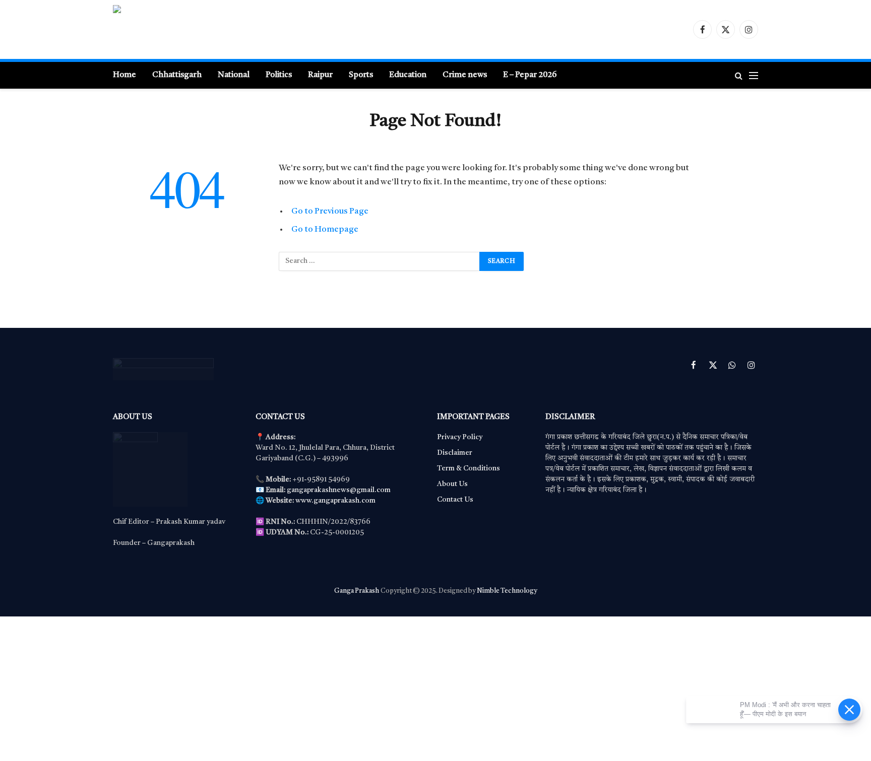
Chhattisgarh (177, 75)
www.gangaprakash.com (335, 500)
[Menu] (753, 75)
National (234, 75)
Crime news (465, 75)
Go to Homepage (324, 229)
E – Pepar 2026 (529, 75)
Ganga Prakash (356, 591)
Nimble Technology (507, 591)
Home (124, 75)
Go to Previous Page (329, 211)
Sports (361, 75)
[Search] (738, 75)
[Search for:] (379, 261)
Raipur (320, 75)
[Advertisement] (302, 686)
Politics (279, 75)
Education (407, 75)
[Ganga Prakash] (211, 29)
